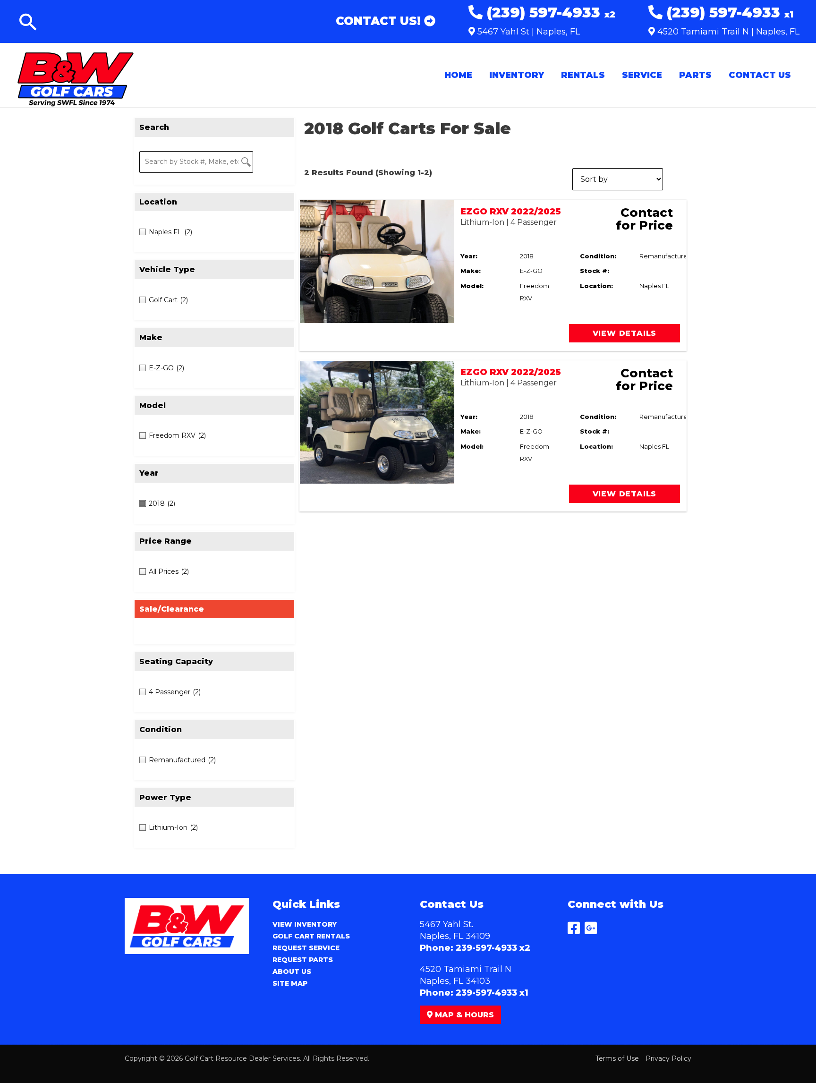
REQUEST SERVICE (306, 948)
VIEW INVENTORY (304, 924)
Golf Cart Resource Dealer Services (242, 1058)
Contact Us (760, 75)
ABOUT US (291, 971)
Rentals (583, 75)
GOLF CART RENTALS (311, 936)
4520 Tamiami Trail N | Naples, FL (727, 31)
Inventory (516, 75)
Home (458, 75)
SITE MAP (289, 983)
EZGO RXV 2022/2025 (510, 211)
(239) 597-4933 (549, 12)
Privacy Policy (668, 1058)
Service (642, 75)
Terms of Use (617, 1058)
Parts (695, 75)
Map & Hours (463, 1014)
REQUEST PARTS (302, 959)
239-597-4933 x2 (493, 948)
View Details (625, 333)
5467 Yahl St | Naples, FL (527, 31)
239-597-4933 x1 (492, 993)
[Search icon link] (28, 23)
